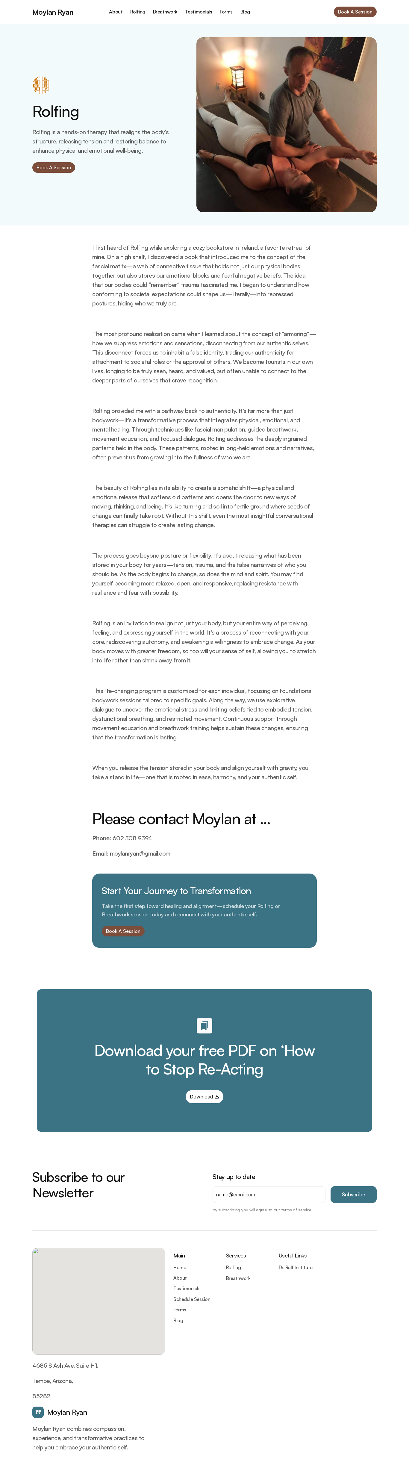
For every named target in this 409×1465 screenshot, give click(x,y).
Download (201, 1097)
